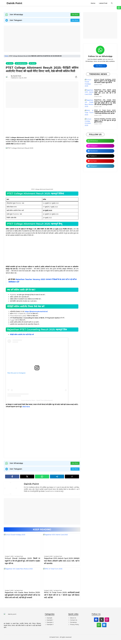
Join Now (75, 14)
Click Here (26, 406)
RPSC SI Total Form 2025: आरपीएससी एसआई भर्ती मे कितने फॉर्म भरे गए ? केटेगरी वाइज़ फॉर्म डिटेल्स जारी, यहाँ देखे (61, 595)
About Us (73, 618)
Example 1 (50, 620)
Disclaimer (73, 622)
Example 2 (50, 622)
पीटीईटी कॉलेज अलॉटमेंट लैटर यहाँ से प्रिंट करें (22, 334)
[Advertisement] (42, 39)
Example (49, 618)
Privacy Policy (74, 624)
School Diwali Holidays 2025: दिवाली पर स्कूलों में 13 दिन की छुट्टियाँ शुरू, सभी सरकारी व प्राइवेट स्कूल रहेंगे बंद (22, 560)
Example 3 (50, 624)
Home (93, 3)
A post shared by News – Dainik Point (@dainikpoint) (37, 400)
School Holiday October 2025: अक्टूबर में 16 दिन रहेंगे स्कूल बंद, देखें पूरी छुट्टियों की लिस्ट (105, 120)
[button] (111, 3)
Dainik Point (14, 3)
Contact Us (73, 620)
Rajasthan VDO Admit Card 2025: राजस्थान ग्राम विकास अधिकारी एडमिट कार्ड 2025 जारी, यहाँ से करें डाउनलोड (61, 560)
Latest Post (103, 3)
